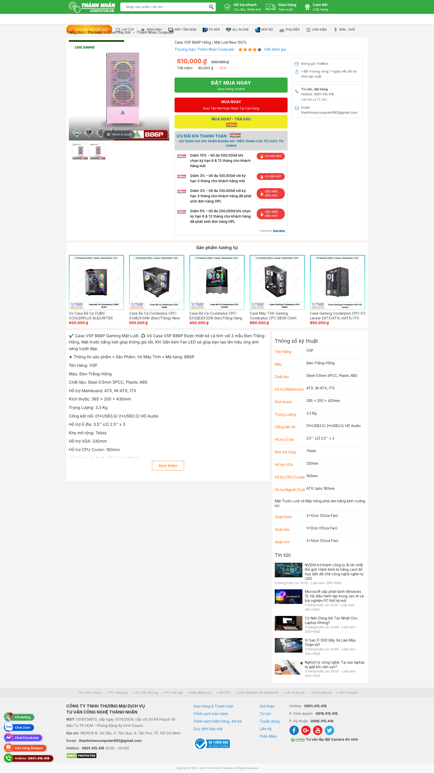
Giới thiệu (267, 706)
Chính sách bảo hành (210, 714)
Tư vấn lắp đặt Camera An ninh (331, 739)
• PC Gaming (117, 692)
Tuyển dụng (270, 721)
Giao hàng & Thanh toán (213, 706)
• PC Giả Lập (173, 692)
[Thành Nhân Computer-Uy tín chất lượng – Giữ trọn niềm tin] (92, 7)
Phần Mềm (268, 736)
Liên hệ (266, 729)
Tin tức (283, 555)
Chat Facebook (26, 738)
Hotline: (32, 758)
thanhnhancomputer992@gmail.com (110, 741)
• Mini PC (223, 692)
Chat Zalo (22, 727)
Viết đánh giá (275, 49)
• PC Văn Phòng (145, 692)
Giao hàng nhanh (231, 85)
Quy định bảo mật (208, 729)
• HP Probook (294, 692)
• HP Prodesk (347, 692)
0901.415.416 (93, 748)
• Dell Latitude (320, 692)
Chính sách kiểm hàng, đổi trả (217, 721)
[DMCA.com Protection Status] (123, 756)
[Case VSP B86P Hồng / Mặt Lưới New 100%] (80, 152)
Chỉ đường (22, 717)
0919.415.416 (326, 714)
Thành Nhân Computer (216, 49)
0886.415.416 (321, 721)
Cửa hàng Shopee (29, 748)
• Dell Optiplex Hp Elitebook (257, 692)
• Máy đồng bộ (199, 692)
